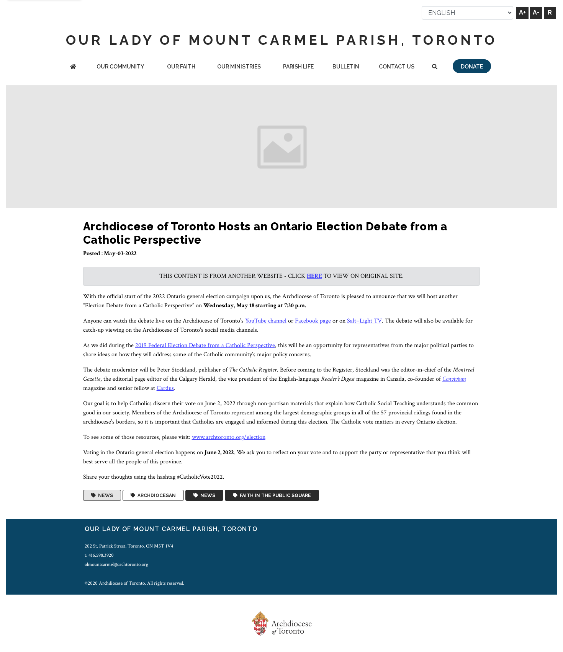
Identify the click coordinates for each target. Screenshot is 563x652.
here (314, 276)
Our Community (120, 67)
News (104, 495)
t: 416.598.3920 (99, 555)
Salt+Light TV (364, 321)
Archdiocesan (155, 495)
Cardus (165, 388)
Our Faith (181, 67)
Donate (472, 67)
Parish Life (298, 67)
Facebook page (313, 321)
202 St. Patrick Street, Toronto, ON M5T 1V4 (129, 546)
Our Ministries (239, 67)
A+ (522, 12)
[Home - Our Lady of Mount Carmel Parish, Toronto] (73, 67)
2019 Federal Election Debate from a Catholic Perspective (205, 345)
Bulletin (345, 67)
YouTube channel (265, 321)
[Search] (434, 67)
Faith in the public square (274, 495)
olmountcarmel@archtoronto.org (116, 564)
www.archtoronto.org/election (228, 437)
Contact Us (396, 67)
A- (536, 12)
